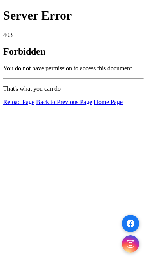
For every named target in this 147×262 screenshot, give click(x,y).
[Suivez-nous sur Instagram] (130, 244)
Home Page (108, 102)
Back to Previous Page (64, 102)
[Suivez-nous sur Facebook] (130, 223)
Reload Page (18, 102)
